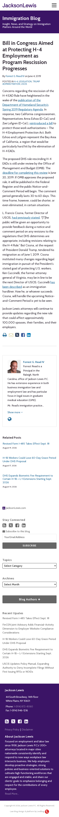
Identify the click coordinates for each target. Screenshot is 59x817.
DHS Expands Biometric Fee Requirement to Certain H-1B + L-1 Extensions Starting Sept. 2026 (28, 479)
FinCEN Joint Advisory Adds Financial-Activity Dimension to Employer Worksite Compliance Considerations (28, 628)
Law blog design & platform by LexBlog (27, 811)
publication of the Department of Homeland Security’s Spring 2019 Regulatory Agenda (25, 104)
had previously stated (26, 217)
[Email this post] (11, 335)
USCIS (24, 84)
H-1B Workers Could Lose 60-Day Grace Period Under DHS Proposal (29, 459)
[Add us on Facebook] (17, 525)
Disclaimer (27, 729)
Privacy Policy (12, 729)
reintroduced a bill (41, 123)
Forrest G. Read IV (15, 76)
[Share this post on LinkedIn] (29, 335)
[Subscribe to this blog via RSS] (4, 525)
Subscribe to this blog (17, 531)
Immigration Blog (21, 18)
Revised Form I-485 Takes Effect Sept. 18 (26, 443)
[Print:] (5, 335)
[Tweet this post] (17, 335)
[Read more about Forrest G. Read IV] (9, 419)
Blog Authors (20, 598)
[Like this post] (23, 335)
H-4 (16, 81)
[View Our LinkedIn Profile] (24, 525)
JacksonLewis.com (15, 507)
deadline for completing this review (25, 173)
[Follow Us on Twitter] (11, 525)
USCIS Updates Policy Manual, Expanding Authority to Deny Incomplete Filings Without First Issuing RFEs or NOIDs (28, 667)
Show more (14, 412)
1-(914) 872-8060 (23, 706)
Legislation (25, 81)
